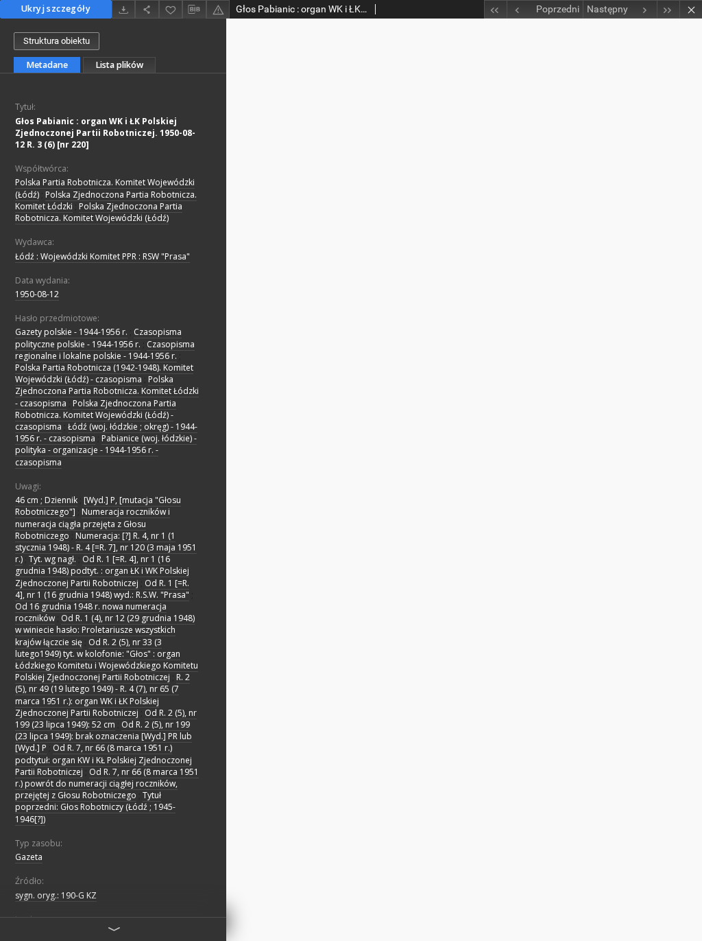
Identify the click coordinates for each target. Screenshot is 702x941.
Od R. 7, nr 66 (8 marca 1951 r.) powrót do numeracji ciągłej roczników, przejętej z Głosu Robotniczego (107, 783)
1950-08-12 (37, 294)
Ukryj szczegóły (55, 8)
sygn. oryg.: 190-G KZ (56, 895)
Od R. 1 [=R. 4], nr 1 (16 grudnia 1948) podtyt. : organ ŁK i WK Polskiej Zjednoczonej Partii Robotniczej (102, 570)
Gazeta (29, 857)
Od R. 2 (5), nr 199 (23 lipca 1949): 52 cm (106, 718)
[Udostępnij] (146, 9)
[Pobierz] (123, 9)
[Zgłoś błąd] (218, 9)
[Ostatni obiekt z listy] (668, 9)
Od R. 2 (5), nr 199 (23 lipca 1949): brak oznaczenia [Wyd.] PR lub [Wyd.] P (103, 736)
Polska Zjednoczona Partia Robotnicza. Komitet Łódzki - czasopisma (107, 390)
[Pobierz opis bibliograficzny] (194, 9)
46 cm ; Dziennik (46, 500)
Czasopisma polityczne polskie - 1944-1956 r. (98, 337)
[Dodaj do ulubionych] (170, 9)
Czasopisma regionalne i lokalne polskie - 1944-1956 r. (105, 350)
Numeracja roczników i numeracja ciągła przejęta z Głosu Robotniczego (92, 523)
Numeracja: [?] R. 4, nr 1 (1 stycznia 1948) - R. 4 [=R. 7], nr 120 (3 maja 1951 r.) (106, 547)
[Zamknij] (690, 9)
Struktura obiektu (56, 41)
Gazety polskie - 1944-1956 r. (71, 332)
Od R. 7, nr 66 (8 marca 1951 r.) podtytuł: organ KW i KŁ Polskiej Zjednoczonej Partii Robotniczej (103, 759)
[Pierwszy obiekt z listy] (495, 9)
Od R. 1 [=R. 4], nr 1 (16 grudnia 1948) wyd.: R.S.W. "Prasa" (102, 589)
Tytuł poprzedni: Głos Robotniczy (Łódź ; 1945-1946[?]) (95, 806)
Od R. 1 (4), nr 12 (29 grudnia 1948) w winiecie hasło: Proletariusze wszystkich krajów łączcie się (105, 629)
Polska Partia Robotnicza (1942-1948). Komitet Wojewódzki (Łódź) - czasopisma (104, 373)
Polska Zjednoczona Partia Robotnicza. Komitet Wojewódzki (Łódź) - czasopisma (95, 414)
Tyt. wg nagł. (52, 559)
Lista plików (119, 65)
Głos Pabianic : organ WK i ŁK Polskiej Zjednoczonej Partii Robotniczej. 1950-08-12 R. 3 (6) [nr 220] (105, 132)
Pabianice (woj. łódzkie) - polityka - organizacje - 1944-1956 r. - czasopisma (106, 449)
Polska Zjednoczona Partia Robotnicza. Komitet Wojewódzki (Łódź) (98, 212)
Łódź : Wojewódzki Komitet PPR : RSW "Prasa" (102, 256)
